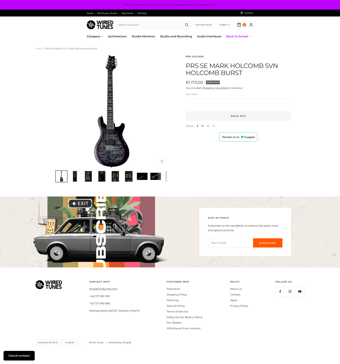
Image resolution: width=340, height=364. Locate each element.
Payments (127, 13)
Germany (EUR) (203, 24)
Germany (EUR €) (48, 342)
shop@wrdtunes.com (103, 289)
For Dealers (174, 322)
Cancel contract (19, 355)
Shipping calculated (214, 88)
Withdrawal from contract (184, 328)
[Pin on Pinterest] (202, 126)
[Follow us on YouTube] (300, 291)
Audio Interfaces (209, 36)
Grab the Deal (206, 4)
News (90, 13)
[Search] (186, 25)
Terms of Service (177, 311)
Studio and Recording (176, 36)
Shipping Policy (177, 294)
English (223, 24)
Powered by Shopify (119, 342)
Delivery (142, 13)
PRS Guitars (195, 56)
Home (39, 48)
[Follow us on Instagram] (290, 291)
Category (93, 36)
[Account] (251, 25)
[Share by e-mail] (214, 126)
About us (236, 289)
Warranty (173, 300)
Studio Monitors (143, 36)
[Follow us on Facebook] (280, 291)
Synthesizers (117, 36)
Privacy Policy (239, 306)
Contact (235, 294)
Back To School (237, 36)
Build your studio (107, 13)
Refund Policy (176, 306)
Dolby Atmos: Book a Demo (185, 317)
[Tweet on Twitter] (207, 126)
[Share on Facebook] (197, 126)
